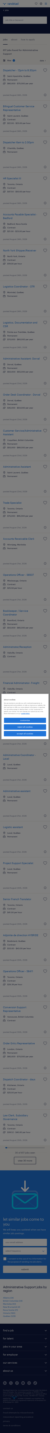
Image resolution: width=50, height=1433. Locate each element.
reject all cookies (25, 727)
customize (25, 720)
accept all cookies (25, 733)
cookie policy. (25, 713)
